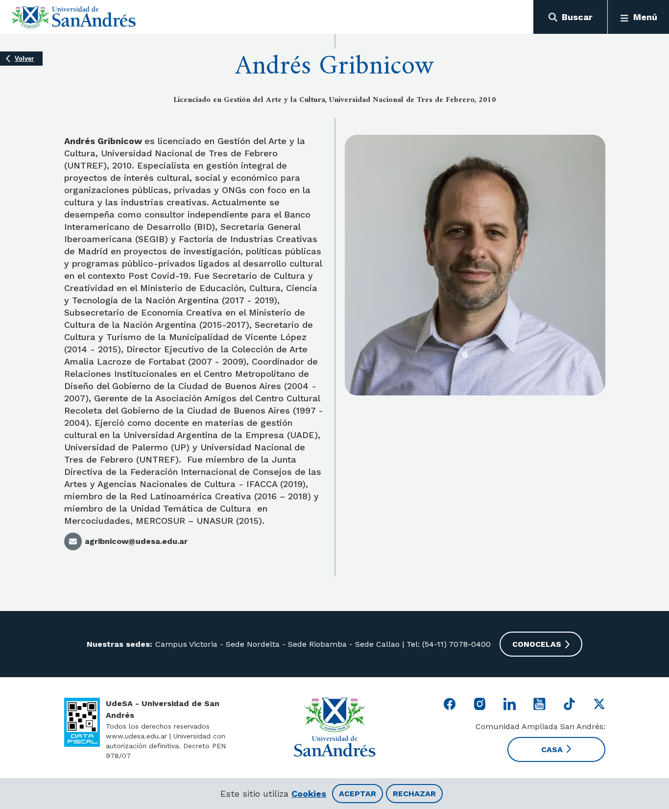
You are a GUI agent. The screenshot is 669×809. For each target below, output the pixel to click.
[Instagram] (480, 704)
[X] (599, 704)
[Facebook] (450, 704)
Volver (24, 58)
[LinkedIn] (509, 704)
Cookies (308, 793)
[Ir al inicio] (74, 17)
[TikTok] (569, 704)
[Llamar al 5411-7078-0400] (82, 722)
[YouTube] (539, 704)
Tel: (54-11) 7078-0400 (447, 644)
